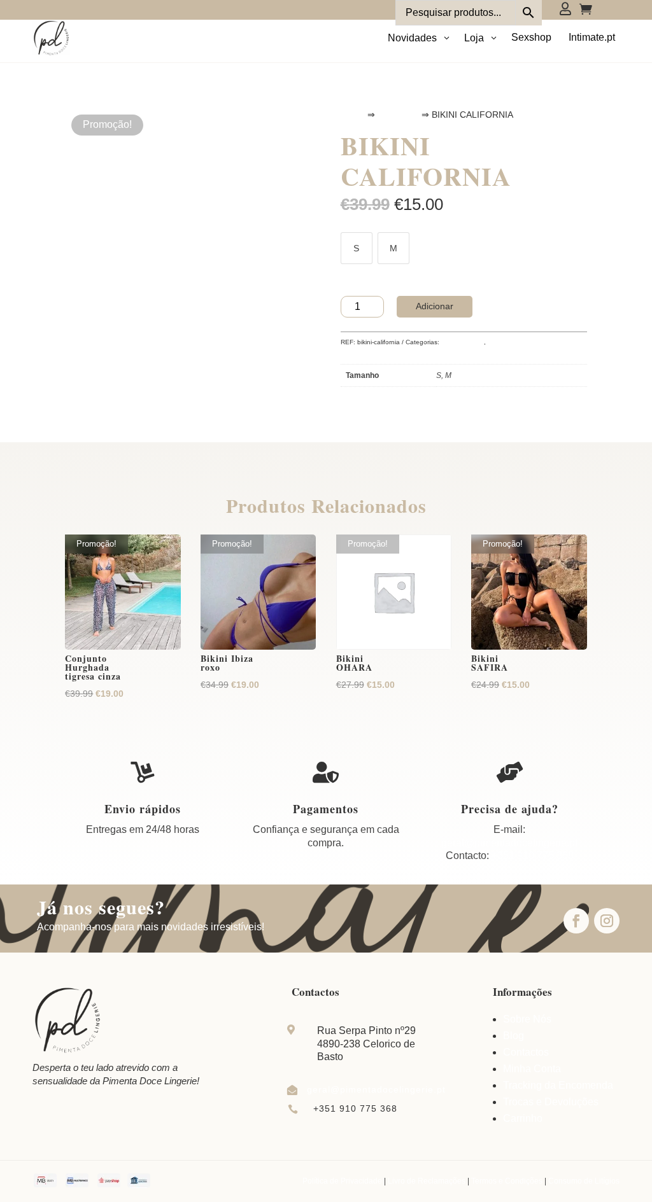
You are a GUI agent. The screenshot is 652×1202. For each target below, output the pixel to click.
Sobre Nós (527, 1019)
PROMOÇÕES (462, 342)
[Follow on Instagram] (607, 920)
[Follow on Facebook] (576, 920)
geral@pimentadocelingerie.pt (509, 842)
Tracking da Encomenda (558, 1085)
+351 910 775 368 (533, 855)
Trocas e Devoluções (551, 1101)
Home (353, 114)
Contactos (526, 1052)
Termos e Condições (506, 1181)
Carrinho (522, 1118)
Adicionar (434, 306)
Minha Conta (532, 1068)
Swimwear (398, 114)
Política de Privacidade (342, 1181)
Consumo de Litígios (584, 1181)
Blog (513, 1035)
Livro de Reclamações (426, 1181)
